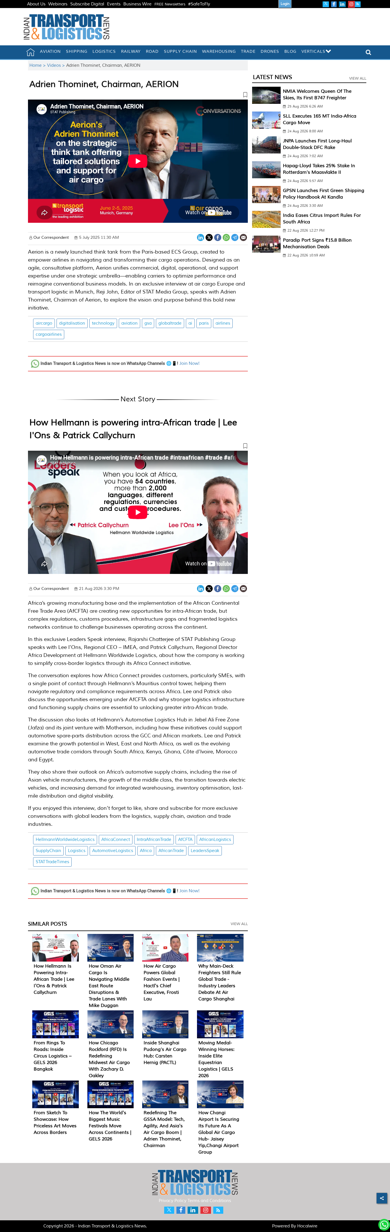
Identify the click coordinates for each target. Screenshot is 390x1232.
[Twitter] (209, 237)
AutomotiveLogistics (112, 850)
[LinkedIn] (200, 237)
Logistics (104, 51)
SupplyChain (48, 850)
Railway (131, 51)
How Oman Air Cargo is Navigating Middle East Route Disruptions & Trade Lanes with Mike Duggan (109, 985)
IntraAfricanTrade (154, 839)
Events (113, 4)
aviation (129, 323)
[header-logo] (66, 26)
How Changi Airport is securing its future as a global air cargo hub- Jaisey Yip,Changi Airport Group (218, 1132)
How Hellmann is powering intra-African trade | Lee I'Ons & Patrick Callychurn (54, 979)
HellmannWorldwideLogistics (65, 839)
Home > (38, 65)
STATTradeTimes (52, 862)
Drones (270, 51)
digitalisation (72, 323)
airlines (223, 323)
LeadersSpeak (205, 850)
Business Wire (137, 4)
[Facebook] (217, 237)
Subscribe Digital (87, 4)
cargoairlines (49, 334)
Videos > (56, 65)
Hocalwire (307, 1226)
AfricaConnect (115, 839)
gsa (148, 323)
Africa (146, 850)
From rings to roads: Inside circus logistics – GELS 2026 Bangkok (52, 1056)
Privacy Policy (172, 1200)
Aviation (50, 51)
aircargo (44, 323)
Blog (290, 51)
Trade (248, 51)
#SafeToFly (199, 4)
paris (204, 323)
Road (152, 51)
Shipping (76, 51)
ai (190, 323)
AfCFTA (185, 839)
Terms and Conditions (209, 1200)
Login (285, 4)
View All (239, 924)
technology (103, 323)
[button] (138, 96)
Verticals (313, 51)
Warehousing (219, 51)
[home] (30, 52)
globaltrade (170, 323)
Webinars (57, 4)
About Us (36, 4)
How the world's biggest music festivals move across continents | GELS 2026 (110, 1126)
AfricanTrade (171, 850)
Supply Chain (180, 51)
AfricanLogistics (215, 839)
